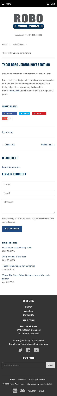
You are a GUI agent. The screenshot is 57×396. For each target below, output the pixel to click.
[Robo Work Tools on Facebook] (28, 351)
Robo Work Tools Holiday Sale (16, 247)
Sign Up (50, 365)
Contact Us (28, 314)
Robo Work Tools (17, 383)
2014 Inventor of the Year (14, 256)
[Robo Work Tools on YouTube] (36, 351)
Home (4, 44)
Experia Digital (46, 383)
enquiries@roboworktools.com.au (32, 343)
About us (28, 310)
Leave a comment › (11, 166)
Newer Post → (48, 144)
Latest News (18, 44)
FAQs (12, 379)
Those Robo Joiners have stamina (18, 265)
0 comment (7, 132)
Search (28, 306)
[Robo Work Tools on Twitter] (20, 351)
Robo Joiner (14, 90)
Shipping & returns (37, 379)
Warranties (22, 379)
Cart (52, 3)
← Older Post (8, 144)
